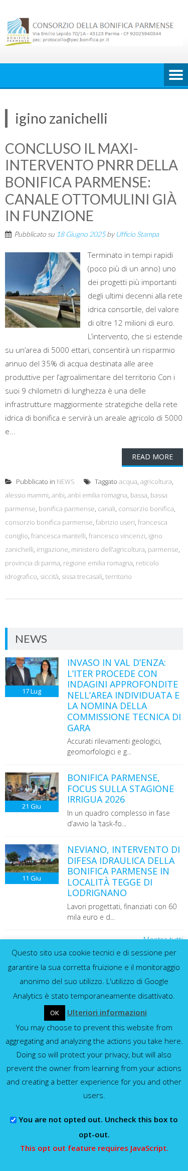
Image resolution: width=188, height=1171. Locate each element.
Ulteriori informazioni (107, 1012)
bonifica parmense (67, 508)
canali (106, 508)
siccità (49, 576)
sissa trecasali (82, 576)
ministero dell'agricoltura (108, 549)
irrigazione (52, 549)
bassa (138, 495)
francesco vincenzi (117, 535)
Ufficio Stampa (137, 234)
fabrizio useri (115, 522)
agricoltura (156, 481)
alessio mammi (27, 495)
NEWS (66, 481)
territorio (118, 576)
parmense (163, 549)
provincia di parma (32, 562)
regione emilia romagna (98, 562)
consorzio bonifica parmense (49, 522)
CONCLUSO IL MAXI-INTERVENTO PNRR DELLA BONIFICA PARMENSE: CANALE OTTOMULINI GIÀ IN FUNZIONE (91, 182)
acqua (128, 481)
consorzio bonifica (146, 508)
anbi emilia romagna (97, 495)
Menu (176, 75)
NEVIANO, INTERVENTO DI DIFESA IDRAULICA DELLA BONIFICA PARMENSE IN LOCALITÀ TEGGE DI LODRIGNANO (123, 871)
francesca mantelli (58, 535)
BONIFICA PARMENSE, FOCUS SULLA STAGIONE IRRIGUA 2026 (120, 788)
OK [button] (54, 1012)
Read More (152, 456)
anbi (58, 495)
